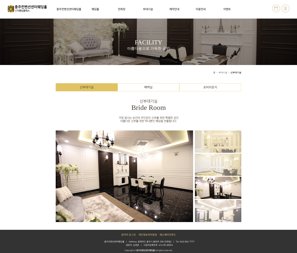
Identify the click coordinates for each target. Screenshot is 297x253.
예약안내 (174, 9)
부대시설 (148, 9)
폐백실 (148, 87)
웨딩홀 (95, 9)
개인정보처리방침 (147, 235)
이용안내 (201, 9)
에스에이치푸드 (168, 235)
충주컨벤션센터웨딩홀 (68, 9)
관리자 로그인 (128, 235)
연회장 (121, 9)
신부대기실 (235, 72)
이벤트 (227, 9)
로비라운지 (210, 87)
